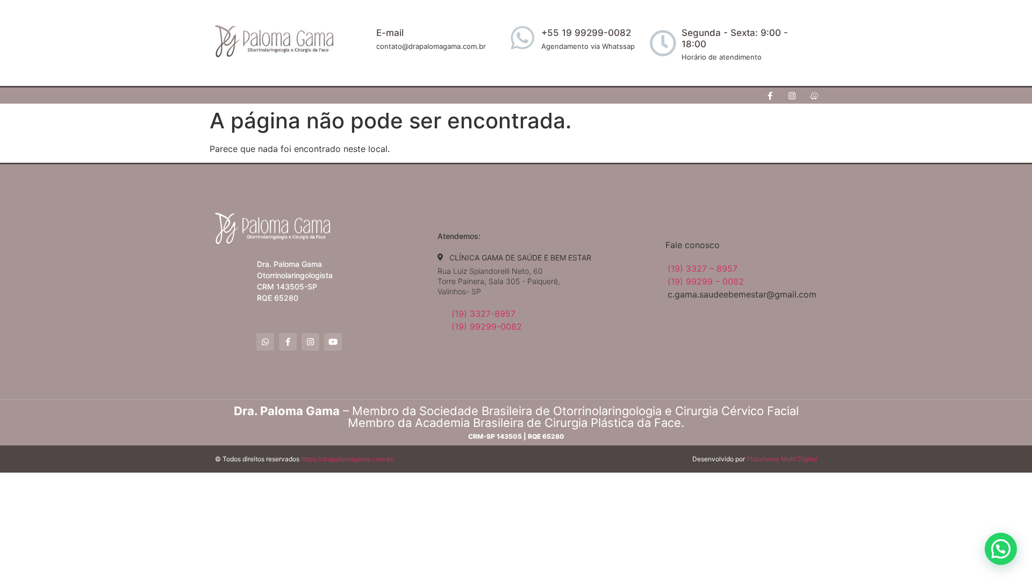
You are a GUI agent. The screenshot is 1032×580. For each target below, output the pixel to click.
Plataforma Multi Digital (782, 459)
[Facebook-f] (770, 96)
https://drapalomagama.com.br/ (348, 459)
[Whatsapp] (265, 342)
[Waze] (814, 96)
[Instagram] (792, 96)
